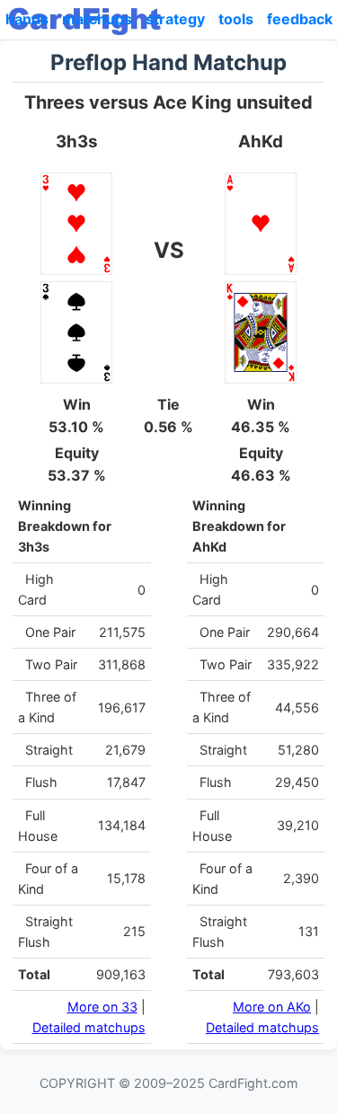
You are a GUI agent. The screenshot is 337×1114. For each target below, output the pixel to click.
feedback (300, 19)
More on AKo (272, 1006)
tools (235, 19)
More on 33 (102, 1006)
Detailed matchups (89, 1027)
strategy (175, 19)
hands (27, 19)
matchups (97, 19)
